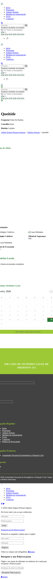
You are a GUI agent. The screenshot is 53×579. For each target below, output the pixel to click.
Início (8, 8)
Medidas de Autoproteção (16, 14)
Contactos (10, 19)
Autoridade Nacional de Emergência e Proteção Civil (23, 455)
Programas (10, 10)
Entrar (32, 552)
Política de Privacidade (11, 442)
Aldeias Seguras (12, 12)
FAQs (8, 16)
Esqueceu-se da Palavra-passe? (13, 530)
